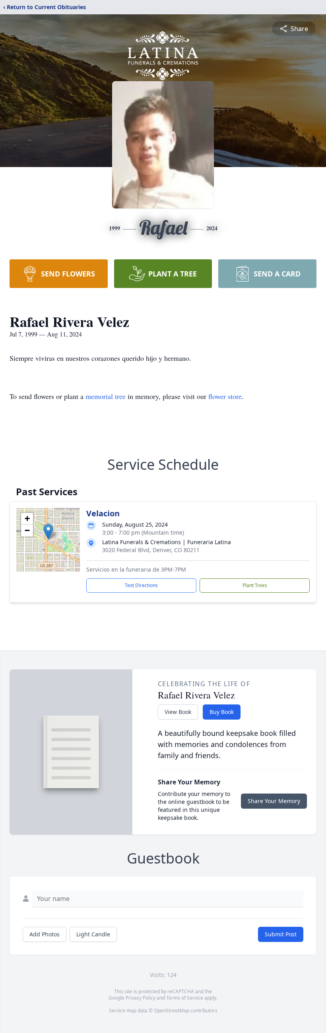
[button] (48, 531)
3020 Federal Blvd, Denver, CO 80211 (151, 550)
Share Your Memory (274, 801)
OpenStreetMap (171, 1010)
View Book (178, 712)
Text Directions (141, 585)
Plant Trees (255, 585)
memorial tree (105, 396)
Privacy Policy (140, 997)
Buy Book (222, 712)
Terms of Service (184, 997)
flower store (225, 396)
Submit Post (281, 934)
